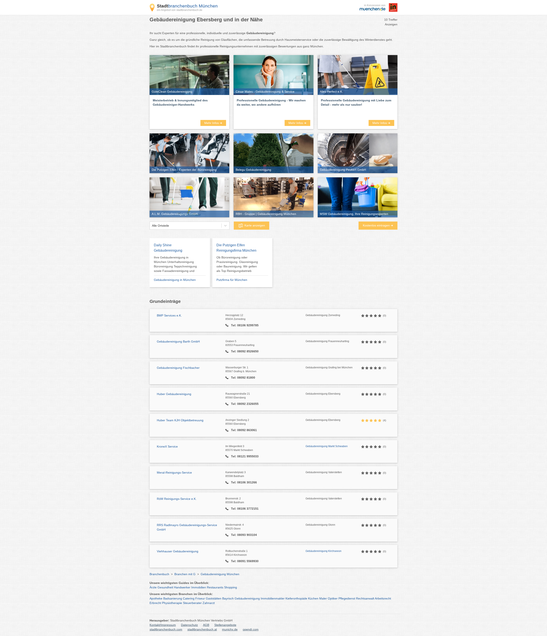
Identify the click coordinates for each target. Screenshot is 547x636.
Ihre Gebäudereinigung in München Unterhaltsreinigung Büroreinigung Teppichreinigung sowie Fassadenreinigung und (175, 264)
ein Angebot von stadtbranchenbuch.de (179, 10)
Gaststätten (213, 598)
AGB (206, 625)
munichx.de (230, 629)
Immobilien (198, 587)
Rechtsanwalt (365, 598)
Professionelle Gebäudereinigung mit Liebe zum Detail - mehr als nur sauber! (356, 102)
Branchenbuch (159, 574)
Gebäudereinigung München (220, 574)
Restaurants (215, 587)
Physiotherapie (172, 603)
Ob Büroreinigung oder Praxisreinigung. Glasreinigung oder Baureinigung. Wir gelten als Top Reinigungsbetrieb (237, 264)
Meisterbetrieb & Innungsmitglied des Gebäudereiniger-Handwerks (180, 102)
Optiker (333, 598)
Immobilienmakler (273, 598)
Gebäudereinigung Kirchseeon (323, 551)
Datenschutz (189, 625)
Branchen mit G (185, 574)
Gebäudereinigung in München (175, 280)
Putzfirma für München (231, 280)
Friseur (200, 598)
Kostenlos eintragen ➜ (378, 225)
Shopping (230, 587)
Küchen (313, 598)
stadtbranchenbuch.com (166, 629)
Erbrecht (155, 603)
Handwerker (182, 587)
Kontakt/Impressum (163, 625)
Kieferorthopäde (296, 598)
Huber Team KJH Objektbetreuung (180, 420)
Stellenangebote (225, 625)
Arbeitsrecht (383, 598)
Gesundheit (165, 587)
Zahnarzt (209, 603)
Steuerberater (192, 603)
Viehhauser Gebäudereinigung (177, 551)
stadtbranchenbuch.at (202, 629)
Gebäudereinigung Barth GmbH (178, 341)
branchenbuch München (187, 5)
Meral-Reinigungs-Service (174, 472)
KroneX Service (167, 446)
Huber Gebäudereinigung (174, 394)
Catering (188, 598)
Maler (323, 598)
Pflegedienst (346, 598)
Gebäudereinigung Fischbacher (178, 367)
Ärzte (153, 587)
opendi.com (251, 629)
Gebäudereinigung (247, 598)
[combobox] (151, 225)
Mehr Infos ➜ (213, 123)
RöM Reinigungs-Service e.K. (177, 498)
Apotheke (156, 598)
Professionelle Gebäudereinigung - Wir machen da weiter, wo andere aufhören (271, 102)
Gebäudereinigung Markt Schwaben (327, 446)
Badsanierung (172, 598)
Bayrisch (228, 598)
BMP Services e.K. (169, 315)
